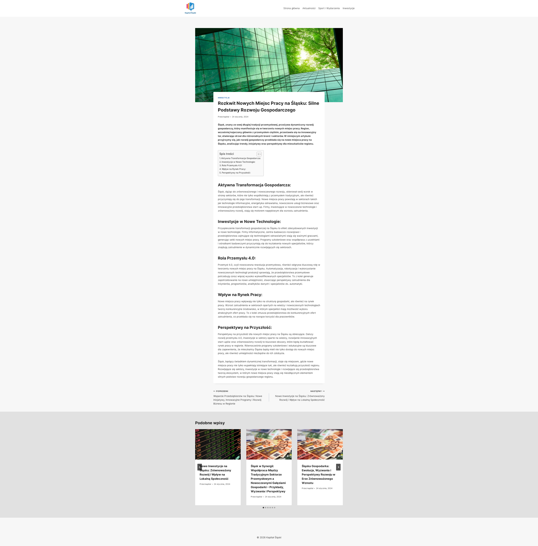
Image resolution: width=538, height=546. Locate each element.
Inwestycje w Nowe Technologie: (238, 162)
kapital (226, 117)
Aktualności (309, 8)
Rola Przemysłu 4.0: (232, 165)
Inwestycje (349, 8)
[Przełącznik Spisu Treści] (257, 154)
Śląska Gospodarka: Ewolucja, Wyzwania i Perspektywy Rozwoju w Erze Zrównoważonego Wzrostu (318, 474)
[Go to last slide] (199, 467)
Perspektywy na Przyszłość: (236, 172)
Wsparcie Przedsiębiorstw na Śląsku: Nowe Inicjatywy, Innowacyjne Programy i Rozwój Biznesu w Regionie (237, 397)
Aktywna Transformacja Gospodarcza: (241, 158)
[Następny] (338, 467)
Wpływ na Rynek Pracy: (234, 169)
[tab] (263, 507)
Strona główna (291, 8)
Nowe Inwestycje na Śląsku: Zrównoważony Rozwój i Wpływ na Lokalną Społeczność (300, 395)
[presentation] (218, 444)
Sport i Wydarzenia (329, 8)
